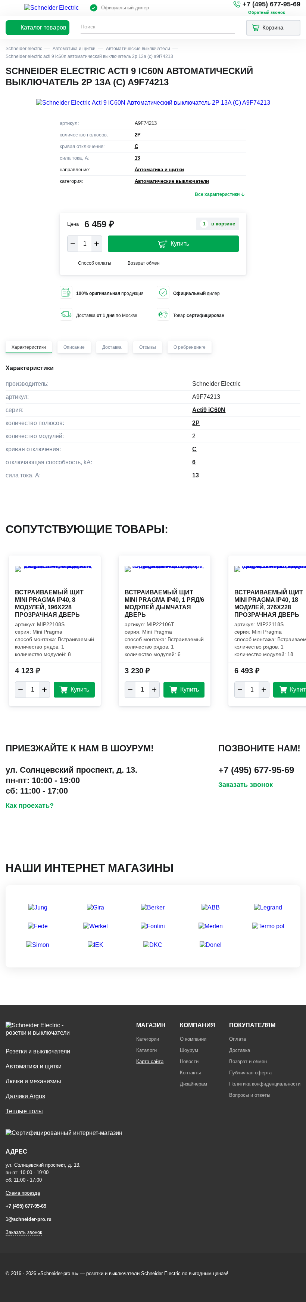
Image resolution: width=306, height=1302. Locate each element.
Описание (74, 347)
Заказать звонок (245, 784)
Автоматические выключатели (172, 181)
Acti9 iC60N (208, 410)
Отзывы (147, 347)
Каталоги (146, 1050)
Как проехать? (30, 805)
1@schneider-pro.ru (28, 1219)
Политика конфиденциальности (264, 1084)
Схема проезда (23, 1193)
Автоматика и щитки (159, 169)
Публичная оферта (250, 1072)
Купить (180, 243)
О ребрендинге (190, 347)
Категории (147, 1039)
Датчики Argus (25, 1096)
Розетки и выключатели (38, 1051)
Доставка (112, 347)
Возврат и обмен (248, 1061)
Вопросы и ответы (249, 1095)
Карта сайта (149, 1061)
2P (138, 135)
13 (137, 158)
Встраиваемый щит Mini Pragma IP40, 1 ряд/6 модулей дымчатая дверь (164, 603)
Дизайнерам (193, 1084)
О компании (193, 1039)
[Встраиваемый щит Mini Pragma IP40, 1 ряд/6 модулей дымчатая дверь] (164, 576)
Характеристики (29, 347)
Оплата (237, 1039)
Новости (189, 1061)
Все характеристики (217, 194)
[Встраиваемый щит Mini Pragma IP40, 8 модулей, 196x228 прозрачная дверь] (55, 576)
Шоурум (189, 1050)
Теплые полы (24, 1111)
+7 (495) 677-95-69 (271, 4)
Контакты (190, 1072)
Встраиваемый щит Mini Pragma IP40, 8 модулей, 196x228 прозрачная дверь (49, 603)
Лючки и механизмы (33, 1081)
